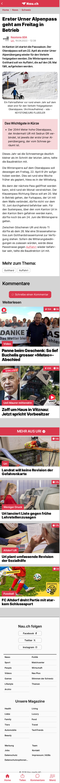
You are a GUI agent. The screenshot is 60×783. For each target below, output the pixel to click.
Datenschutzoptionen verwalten (17, 760)
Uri (12, 40)
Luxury (35, 714)
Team (34, 745)
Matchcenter (38, 662)
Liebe (7, 714)
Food (34, 719)
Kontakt (36, 750)
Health (8, 708)
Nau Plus (36, 673)
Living (35, 708)
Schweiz (26, 9)
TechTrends (37, 730)
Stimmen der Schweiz (42, 678)
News (15, 9)
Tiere (7, 724)
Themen (36, 684)
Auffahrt (31, 246)
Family (8, 719)
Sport (7, 662)
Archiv (8, 689)
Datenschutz (11, 755)
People (8, 668)
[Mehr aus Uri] (30, 431)
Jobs (7, 750)
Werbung (9, 745)
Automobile (10, 730)
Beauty (8, 735)
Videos (8, 673)
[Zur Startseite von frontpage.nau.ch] (30, 3)
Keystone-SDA (19, 37)
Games (8, 678)
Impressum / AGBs (41, 755)
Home (5, 9)
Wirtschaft (37, 668)
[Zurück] (2, 3)
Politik (35, 657)
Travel (35, 724)
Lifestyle (9, 684)
